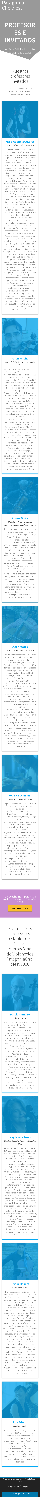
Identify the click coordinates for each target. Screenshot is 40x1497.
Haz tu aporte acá (20, 908)
